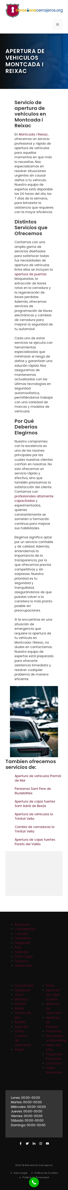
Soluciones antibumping (56, 1038)
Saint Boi (21, 1027)
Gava (19, 995)
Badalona (22, 924)
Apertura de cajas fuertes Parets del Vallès (35, 841)
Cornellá (21, 934)
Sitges (19, 1049)
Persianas (53, 1031)
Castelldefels (25, 929)
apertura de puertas (30, 274)
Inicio (50, 985)
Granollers (23, 938)
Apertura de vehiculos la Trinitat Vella (34, 816)
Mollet (19, 1008)
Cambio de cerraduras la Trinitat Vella (34, 829)
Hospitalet (22, 943)
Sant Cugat (24, 956)
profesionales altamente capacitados (34, 498)
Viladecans (23, 965)
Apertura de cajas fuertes (53, 994)
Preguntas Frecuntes (54, 1056)
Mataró (20, 1004)
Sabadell (21, 952)
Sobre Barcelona (54, 1070)
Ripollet (20, 1022)
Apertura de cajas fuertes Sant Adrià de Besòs (35, 803)
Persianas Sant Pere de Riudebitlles (33, 791)
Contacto (53, 1063)
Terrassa (21, 961)
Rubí (18, 947)
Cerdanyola (24, 985)
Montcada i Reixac (33, 134)
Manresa (21, 999)
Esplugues (22, 990)
